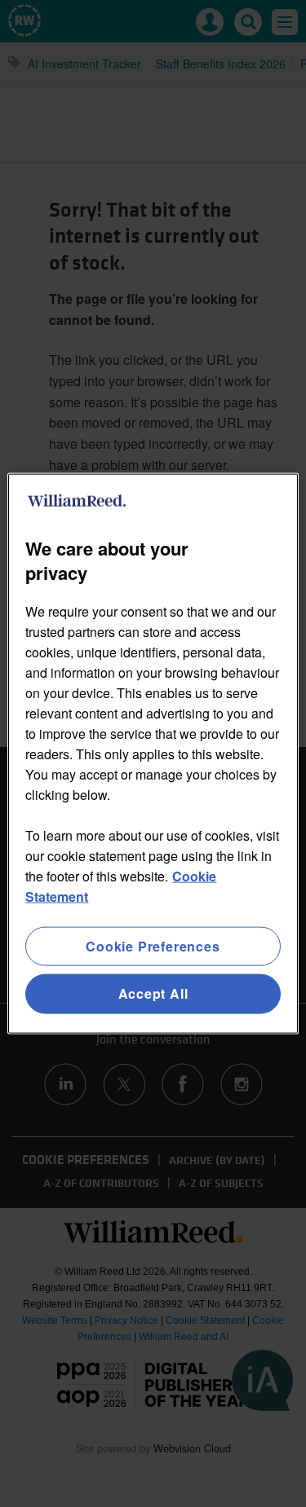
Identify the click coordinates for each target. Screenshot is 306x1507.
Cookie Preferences (153, 946)
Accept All (153, 993)
